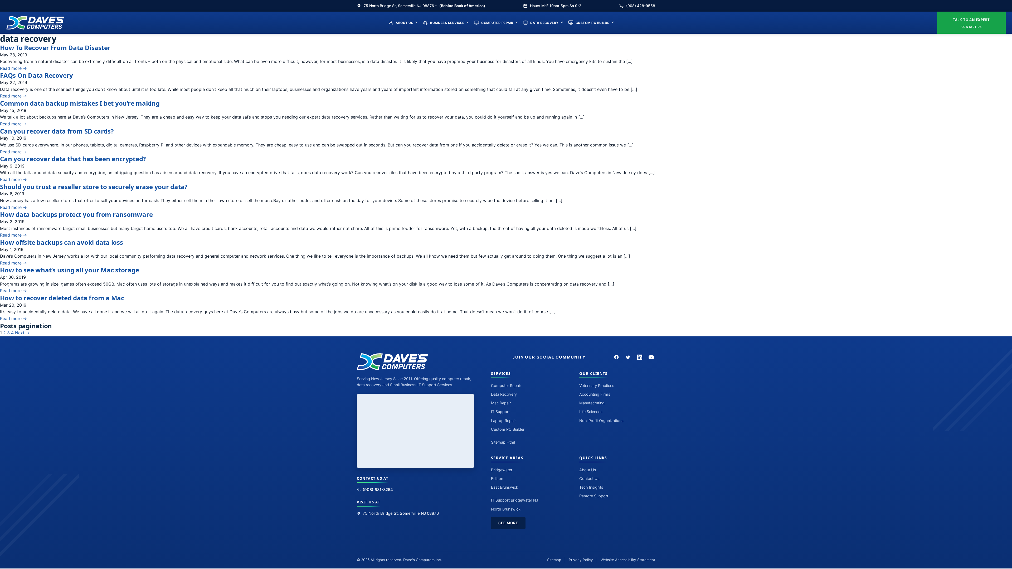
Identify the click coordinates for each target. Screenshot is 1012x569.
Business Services (447, 23)
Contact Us (589, 478)
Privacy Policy (581, 560)
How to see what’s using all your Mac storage (69, 270)
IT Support (500, 411)
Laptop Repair (503, 420)
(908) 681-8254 (378, 489)
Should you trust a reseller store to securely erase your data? (93, 186)
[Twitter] (628, 357)
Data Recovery (544, 23)
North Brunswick (505, 509)
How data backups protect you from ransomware (76, 214)
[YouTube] (651, 357)
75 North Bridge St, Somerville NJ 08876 (401, 513)
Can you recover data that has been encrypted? (73, 158)
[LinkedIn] (640, 357)
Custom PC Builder (507, 429)
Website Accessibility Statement (628, 560)
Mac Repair (501, 403)
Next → (22, 332)
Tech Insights (591, 487)
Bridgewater (501, 470)
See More (508, 523)
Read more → (13, 68)
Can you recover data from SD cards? (57, 131)
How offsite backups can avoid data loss (61, 242)
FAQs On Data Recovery (36, 75)
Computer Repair (497, 23)
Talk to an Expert (971, 23)
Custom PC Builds (593, 23)
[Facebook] (616, 357)
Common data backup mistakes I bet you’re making (80, 103)
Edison (497, 478)
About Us (404, 23)
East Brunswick (504, 487)
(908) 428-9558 (640, 5)
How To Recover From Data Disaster (55, 47)
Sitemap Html (503, 442)
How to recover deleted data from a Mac (62, 297)
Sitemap (554, 560)
